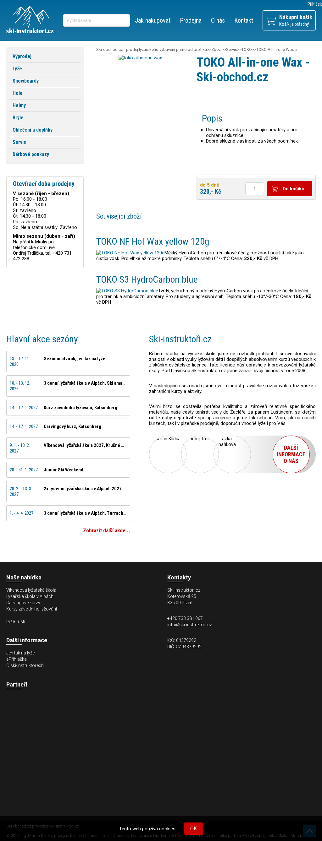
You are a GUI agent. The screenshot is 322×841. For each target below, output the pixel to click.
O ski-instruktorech (25, 665)
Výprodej (22, 56)
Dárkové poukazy (31, 154)
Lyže (17, 69)
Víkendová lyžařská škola (31, 590)
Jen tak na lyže (20, 652)
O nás (218, 20)
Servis (231, 49)
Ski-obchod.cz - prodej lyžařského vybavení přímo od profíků (151, 49)
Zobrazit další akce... (106, 530)
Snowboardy (26, 81)
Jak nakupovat (152, 20)
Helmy (19, 105)
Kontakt (243, 20)
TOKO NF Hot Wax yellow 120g (152, 241)
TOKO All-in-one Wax (275, 49)
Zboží (216, 49)
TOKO (247, 49)
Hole (18, 93)
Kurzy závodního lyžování (31, 608)
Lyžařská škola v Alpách (29, 596)
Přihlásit (315, 4)
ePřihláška (16, 659)
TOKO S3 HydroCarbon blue (147, 279)
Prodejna (191, 20)
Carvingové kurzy (23, 602)
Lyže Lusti (15, 621)
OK (193, 829)
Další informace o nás (291, 454)
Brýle (18, 118)
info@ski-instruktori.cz (189, 624)
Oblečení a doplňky (33, 130)
